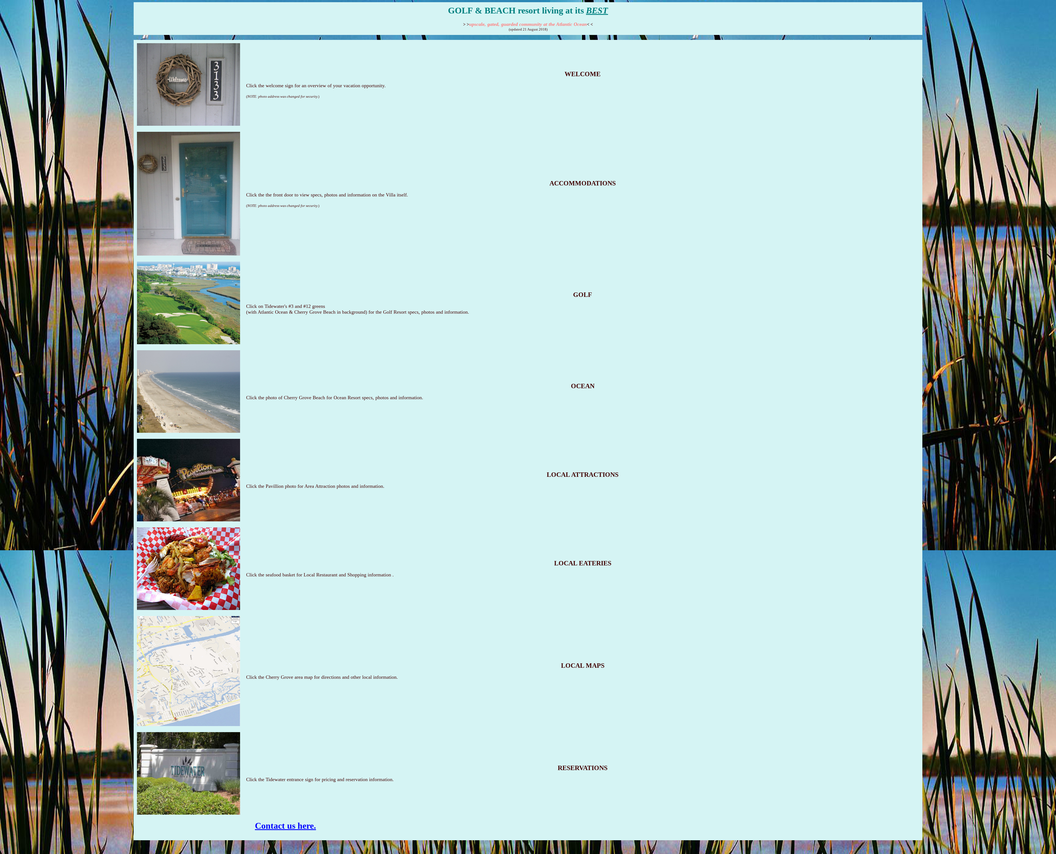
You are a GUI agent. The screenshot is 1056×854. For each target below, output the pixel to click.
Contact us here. (285, 826)
